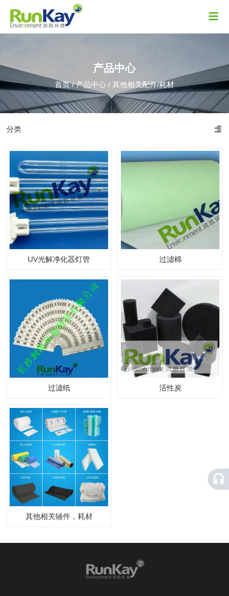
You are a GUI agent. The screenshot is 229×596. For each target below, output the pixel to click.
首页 (63, 84)
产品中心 (91, 84)
